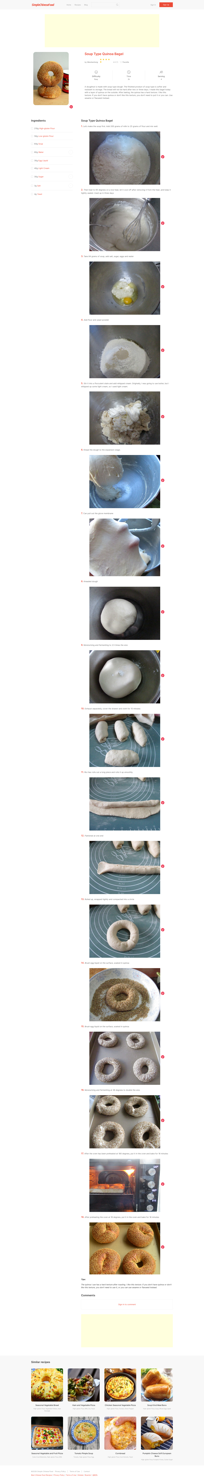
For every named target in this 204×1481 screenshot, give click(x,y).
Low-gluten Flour (46, 136)
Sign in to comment (127, 1304)
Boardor (88, 1475)
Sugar (41, 176)
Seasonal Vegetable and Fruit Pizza (47, 1453)
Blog (86, 5)
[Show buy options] (71, 152)
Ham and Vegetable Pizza (83, 1405)
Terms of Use (75, 1471)
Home (69, 5)
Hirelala (80, 1475)
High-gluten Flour (47, 128)
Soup (40, 144)
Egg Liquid (43, 160)
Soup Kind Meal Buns (157, 1405)
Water (41, 152)
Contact (87, 1471)
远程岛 (95, 1475)
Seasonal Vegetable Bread (47, 1405)
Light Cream (43, 168)
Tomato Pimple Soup (83, 1453)
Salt (39, 186)
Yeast (39, 194)
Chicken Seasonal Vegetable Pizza (120, 1405)
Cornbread (120, 1453)
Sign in (153, 5)
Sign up (166, 5)
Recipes (78, 5)
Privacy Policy (60, 1471)
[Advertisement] (102, 30)
